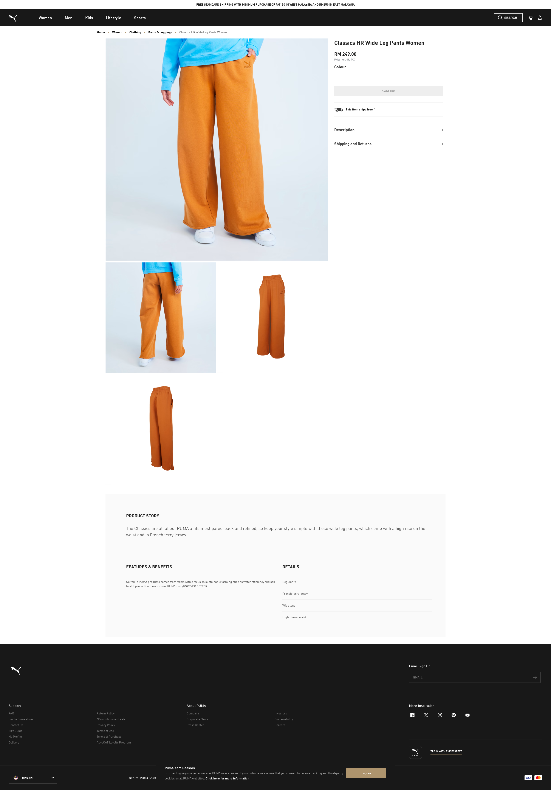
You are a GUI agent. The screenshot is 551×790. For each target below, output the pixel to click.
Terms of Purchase (109, 736)
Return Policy (106, 713)
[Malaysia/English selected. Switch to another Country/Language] (33, 777)
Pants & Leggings (160, 32)
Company (193, 713)
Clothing (135, 32)
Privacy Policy (106, 725)
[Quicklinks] (540, 17)
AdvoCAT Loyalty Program (114, 742)
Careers (280, 725)
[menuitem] (45, 17)
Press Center (195, 725)
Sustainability (284, 719)
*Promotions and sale (111, 719)
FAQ (11, 713)
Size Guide (15, 731)
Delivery (14, 742)
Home (101, 32)
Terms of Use (105, 731)
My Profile (15, 736)
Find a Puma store (21, 719)
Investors (281, 713)
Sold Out (388, 91)
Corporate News (197, 719)
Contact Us (16, 725)
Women (117, 32)
